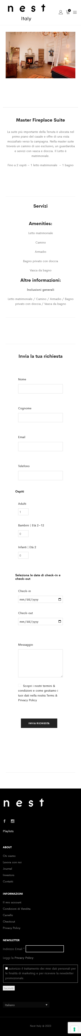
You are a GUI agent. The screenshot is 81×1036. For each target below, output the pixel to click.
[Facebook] (4, 821)
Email (22, 437)
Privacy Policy (11, 928)
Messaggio (25, 644)
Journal (7, 868)
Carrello (8, 915)
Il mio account (12, 902)
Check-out (25, 613)
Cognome (25, 408)
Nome (23, 379)
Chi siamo (9, 856)
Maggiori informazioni (41, 183)
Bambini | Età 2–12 (31, 525)
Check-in (24, 591)
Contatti (8, 881)
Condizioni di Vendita (17, 908)
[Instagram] (12, 821)
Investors (8, 875)
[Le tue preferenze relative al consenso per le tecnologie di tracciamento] (74, 1029)
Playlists (8, 831)
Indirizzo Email (14, 949)
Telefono (24, 466)
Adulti (22, 503)
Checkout (9, 921)
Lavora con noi (12, 862)
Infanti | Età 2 (27, 547)
